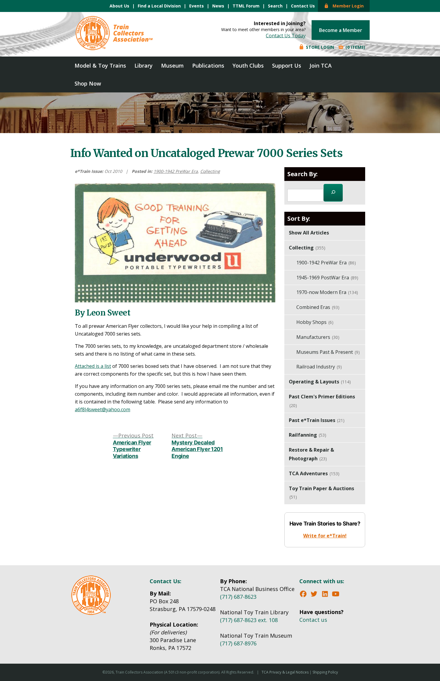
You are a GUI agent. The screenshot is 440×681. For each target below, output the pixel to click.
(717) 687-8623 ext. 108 (249, 620)
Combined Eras (317, 307)
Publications (208, 65)
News (218, 6)
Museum (172, 65)
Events (196, 6)
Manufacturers (317, 337)
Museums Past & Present (328, 352)
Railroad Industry (319, 366)
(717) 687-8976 (238, 643)
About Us (119, 6)
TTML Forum (246, 6)
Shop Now (88, 83)
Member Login (346, 6)
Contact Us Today (286, 35)
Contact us (313, 619)
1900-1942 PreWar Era (176, 171)
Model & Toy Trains (100, 65)
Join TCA (320, 65)
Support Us (286, 65)
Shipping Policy (325, 672)
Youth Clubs (248, 65)
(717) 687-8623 (238, 596)
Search (275, 6)
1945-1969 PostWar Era (327, 277)
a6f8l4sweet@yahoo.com (102, 409)
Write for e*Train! (325, 535)
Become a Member (340, 30)
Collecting (210, 171)
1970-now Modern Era (327, 292)
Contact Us (303, 6)
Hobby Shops (314, 322)
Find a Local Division (159, 6)
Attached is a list (93, 366)
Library (143, 65)
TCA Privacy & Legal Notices (285, 672)
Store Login (319, 47)
